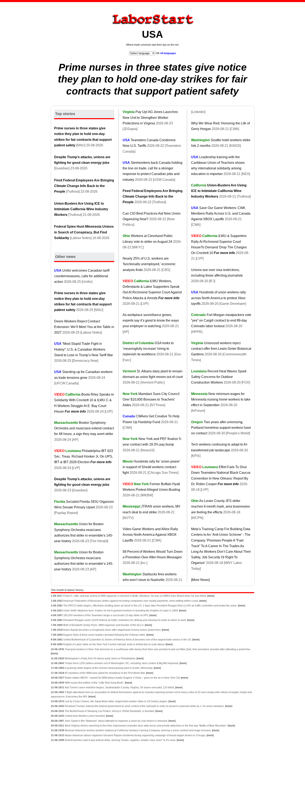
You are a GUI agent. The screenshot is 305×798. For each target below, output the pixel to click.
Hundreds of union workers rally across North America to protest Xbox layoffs (218, 297)
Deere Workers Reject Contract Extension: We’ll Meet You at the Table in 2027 (84, 326)
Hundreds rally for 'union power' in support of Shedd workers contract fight (151, 467)
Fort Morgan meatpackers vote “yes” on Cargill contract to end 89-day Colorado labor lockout (221, 320)
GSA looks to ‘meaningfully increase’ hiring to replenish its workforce (148, 348)
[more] (210, 595)
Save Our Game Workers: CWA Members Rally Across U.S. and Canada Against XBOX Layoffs (220, 213)
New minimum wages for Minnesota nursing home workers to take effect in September (220, 399)
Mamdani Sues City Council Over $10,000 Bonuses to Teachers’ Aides (151, 399)
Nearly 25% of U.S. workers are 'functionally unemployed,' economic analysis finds (149, 264)
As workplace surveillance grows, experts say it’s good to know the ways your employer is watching (151, 320)
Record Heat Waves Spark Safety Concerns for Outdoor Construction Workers (218, 376)
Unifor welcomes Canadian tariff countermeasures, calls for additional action (81, 276)
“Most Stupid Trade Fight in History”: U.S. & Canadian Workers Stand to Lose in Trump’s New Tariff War (83, 349)
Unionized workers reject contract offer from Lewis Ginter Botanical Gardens (221, 348)
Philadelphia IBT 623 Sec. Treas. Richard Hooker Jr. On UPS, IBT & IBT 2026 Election (83, 456)
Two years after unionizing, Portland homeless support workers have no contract (221, 427)
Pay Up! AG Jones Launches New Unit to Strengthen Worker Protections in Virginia (150, 117)
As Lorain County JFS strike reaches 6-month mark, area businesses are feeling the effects (220, 506)
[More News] (200, 580)
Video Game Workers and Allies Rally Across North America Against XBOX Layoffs (150, 534)
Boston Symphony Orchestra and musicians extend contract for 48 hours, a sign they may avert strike (84, 428)
